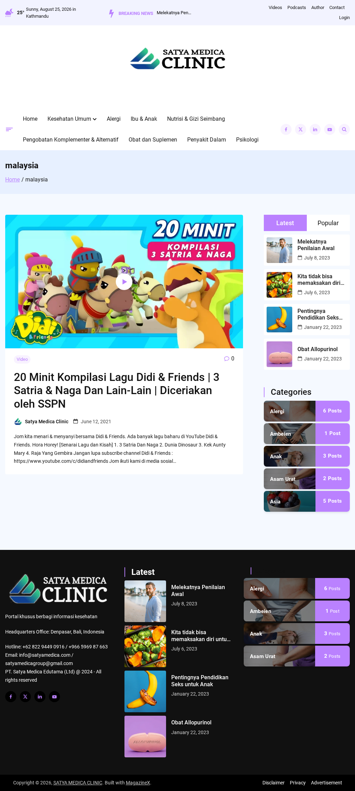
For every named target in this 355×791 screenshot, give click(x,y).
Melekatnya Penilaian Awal (174, 12)
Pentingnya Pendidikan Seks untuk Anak (318, 314)
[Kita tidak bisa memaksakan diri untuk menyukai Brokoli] (145, 646)
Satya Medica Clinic (46, 421)
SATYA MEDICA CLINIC (77, 782)
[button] (94, 119)
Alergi (114, 119)
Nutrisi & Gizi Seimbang (196, 119)
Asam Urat (283, 479)
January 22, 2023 (323, 327)
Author (317, 7)
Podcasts (296, 7)
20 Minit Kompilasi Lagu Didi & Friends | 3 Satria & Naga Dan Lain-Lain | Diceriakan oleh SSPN (116, 390)
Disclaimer (273, 782)
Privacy (298, 782)
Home (30, 119)
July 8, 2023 (317, 258)
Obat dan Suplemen (153, 139)
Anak (276, 456)
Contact (337, 7)
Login (344, 17)
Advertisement (326, 782)
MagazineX (138, 782)
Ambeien (280, 434)
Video (22, 359)
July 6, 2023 (317, 292)
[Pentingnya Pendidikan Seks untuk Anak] (145, 691)
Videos (275, 7)
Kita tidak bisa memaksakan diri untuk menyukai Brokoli (318, 279)
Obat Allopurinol (317, 349)
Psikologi (247, 139)
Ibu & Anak (144, 119)
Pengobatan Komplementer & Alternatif (71, 139)
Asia (275, 502)
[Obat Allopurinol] (145, 736)
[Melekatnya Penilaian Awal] (145, 601)
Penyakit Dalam (206, 139)
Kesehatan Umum (69, 119)
